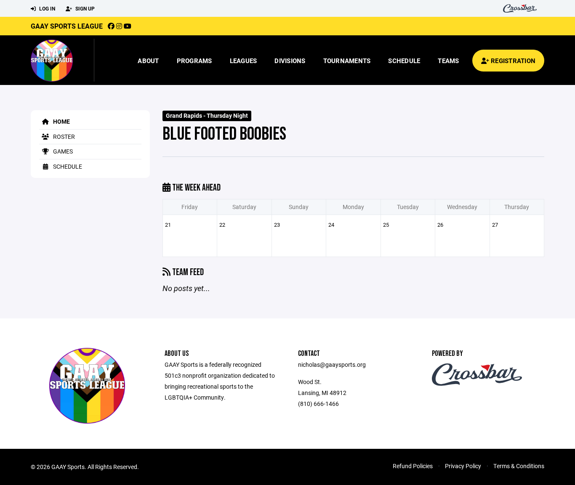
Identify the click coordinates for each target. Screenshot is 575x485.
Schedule (404, 60)
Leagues (243, 60)
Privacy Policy (463, 466)
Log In (46, 8)
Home (61, 121)
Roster (63, 136)
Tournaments (347, 60)
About (148, 60)
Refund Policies (413, 466)
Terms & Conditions (518, 466)
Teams (448, 60)
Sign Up (84, 8)
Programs (194, 60)
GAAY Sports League (67, 25)
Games (62, 151)
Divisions (289, 60)
